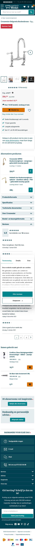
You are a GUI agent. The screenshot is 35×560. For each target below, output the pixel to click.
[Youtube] (19, 524)
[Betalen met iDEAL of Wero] (10, 539)
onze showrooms (12, 140)
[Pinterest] (22, 524)
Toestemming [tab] (6, 260)
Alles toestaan (17, 294)
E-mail (11, 449)
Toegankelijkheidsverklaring (23, 534)
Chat (10, 457)
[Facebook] (15, 524)
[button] (29, 110)
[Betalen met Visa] (16, 539)
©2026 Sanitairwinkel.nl (9, 532)
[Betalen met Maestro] (21, 539)
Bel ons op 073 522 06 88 (17, 465)
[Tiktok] (28, 524)
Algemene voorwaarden (24, 532)
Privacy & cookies (9, 534)
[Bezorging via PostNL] (4, 539)
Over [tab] (29, 260)
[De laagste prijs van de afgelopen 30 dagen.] (12, 93)
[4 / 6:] (24, 79)
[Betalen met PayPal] (12, 544)
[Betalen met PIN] (30, 539)
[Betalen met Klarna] (17, 544)
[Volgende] (30, 52)
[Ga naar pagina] (31, 337)
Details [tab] (18, 260)
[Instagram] (25, 524)
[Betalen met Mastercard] (26, 539)
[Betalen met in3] (22, 544)
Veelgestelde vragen (16, 441)
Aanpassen (16, 300)
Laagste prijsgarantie (12, 126)
